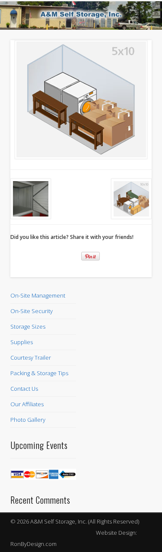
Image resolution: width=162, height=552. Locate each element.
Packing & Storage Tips (39, 373)
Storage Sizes (27, 326)
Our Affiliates (27, 404)
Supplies (21, 342)
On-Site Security (31, 311)
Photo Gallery (27, 419)
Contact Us (24, 388)
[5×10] (81, 99)
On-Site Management (37, 295)
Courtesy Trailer (30, 357)
